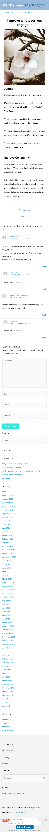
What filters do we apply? (12, 475)
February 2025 (8, 495)
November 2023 (8, 550)
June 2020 (6, 670)
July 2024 (6, 521)
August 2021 (7, 648)
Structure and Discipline (11, 467)
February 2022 (8, 626)
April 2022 (6, 619)
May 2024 (6, 528)
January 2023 (7, 586)
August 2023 (7, 561)
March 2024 (7, 535)
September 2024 (9, 513)
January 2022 (7, 630)
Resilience (6, 478)
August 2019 (7, 699)
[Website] (24, 416)
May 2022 (6, 615)
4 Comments (7, 13)
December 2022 (8, 590)
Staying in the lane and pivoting (15, 464)
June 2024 (6, 524)
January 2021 (7, 662)
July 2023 (6, 564)
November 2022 (8, 593)
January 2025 (7, 499)
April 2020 (6, 677)
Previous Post (24, 210)
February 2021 (7, 659)
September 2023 (9, 557)
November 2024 (8, 506)
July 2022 (6, 608)
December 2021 (8, 633)
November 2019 (8, 688)
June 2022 (6, 612)
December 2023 (8, 546)
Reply (44, 267)
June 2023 (6, 568)
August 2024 (7, 517)
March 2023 (7, 579)
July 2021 (5, 652)
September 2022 (9, 601)
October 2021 (7, 641)
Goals (4, 723)
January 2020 (7, 684)
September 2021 (8, 644)
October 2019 (7, 692)
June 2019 (6, 706)
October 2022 (8, 597)
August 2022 (7, 604)
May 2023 (6, 572)
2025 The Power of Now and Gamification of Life (22, 471)
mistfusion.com (19, 812)
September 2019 (9, 695)
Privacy (5, 763)
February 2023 (8, 582)
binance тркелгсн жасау (19, 295)
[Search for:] (24, 440)
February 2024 (8, 539)
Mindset (18, 13)
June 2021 (6, 655)
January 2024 (7, 543)
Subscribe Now (24, 827)
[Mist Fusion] (13, 5)
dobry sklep (14, 237)
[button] (24, 824)
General (5, 719)
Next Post (25, 216)
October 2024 (8, 510)
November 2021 (8, 637)
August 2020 (7, 666)
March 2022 (7, 622)
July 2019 (6, 702)
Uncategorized (8, 730)
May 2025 (6, 492)
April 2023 (6, 575)
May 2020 (6, 673)
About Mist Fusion (8, 750)
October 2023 (8, 553)
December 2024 (9, 503)
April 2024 (6, 532)
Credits (36, 808)
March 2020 (7, 681)
